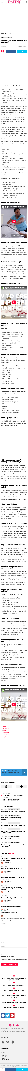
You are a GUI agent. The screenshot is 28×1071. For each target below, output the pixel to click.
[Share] (10, 1069)
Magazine (16, 809)
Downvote (21, 786)
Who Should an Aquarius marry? (11, 907)
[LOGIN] (26, 2)
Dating (11, 809)
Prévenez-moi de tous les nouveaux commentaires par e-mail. (11, 955)
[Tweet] (22, 1069)
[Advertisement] (14, 18)
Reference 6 (6, 737)
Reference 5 (6, 735)
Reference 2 (6, 728)
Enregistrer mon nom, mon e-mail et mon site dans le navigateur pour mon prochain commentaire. (13, 951)
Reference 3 (6, 730)
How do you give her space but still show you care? (12, 845)
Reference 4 (6, 732)
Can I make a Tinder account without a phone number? (13, 832)
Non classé (4, 1055)
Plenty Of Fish (5, 1056)
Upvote (6, 786)
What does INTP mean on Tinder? (11, 839)
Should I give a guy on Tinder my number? (11, 888)
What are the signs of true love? (11, 898)
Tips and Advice (5, 1059)
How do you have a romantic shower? (13, 812)
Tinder (3, 1058)
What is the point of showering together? (11, 818)
